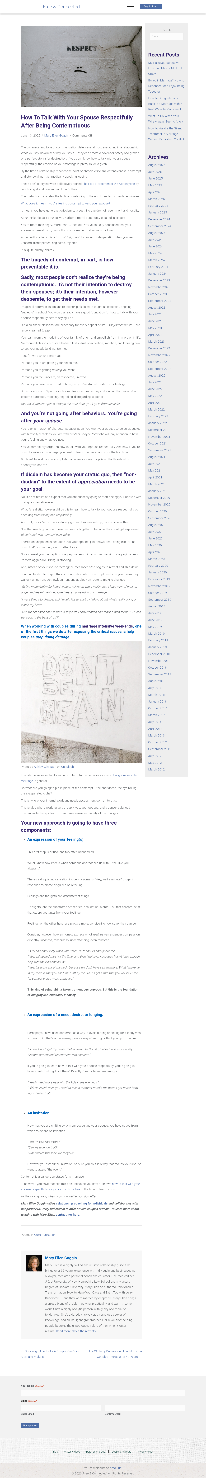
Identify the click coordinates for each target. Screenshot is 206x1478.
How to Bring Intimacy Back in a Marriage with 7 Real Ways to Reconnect (165, 103)
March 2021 (156, 484)
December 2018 (159, 654)
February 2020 (158, 565)
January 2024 (157, 273)
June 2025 (155, 178)
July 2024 (155, 239)
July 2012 (155, 756)
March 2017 (156, 715)
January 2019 (157, 647)
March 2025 (156, 199)
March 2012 (156, 769)
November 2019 (159, 586)
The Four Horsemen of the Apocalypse (108, 184)
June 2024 (155, 246)
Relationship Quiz (95, 1451)
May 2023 (155, 328)
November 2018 (159, 661)
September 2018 (159, 674)
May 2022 (155, 396)
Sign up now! (30, 1425)
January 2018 (157, 701)
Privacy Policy (145, 1451)
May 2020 (155, 545)
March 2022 (156, 409)
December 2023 (159, 280)
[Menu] (130, 6)
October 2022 (157, 362)
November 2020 (159, 504)
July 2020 (155, 532)
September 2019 (159, 599)
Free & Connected (61, 6)
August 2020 (156, 525)
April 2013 (155, 729)
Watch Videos (72, 1451)
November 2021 (159, 437)
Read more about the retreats (76, 1331)
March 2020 (156, 559)
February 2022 (158, 416)
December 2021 (159, 430)
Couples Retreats (121, 1451)
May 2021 (155, 470)
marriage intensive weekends (107, 626)
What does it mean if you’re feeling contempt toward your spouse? (65, 203)
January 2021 (157, 491)
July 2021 (155, 464)
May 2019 (155, 627)
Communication (45, 1235)
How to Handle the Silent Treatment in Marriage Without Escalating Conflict (166, 134)
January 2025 (157, 212)
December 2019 (159, 579)
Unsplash (67, 767)
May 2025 (155, 185)
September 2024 (159, 226)
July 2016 (155, 722)
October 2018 (157, 667)
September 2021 (159, 450)
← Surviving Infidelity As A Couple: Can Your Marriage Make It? (50, 1354)
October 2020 (157, 511)
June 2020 (155, 538)
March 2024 (156, 260)
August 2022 (156, 375)
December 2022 (159, 348)
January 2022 (157, 423)
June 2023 (155, 321)
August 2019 (156, 606)
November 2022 (159, 355)
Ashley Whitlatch (45, 767)
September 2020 (159, 518)
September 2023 (159, 301)
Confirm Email (113, 1413)
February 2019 (158, 640)
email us (115, 1468)
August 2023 (156, 307)
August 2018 (156, 681)
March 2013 (156, 735)
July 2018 (155, 688)
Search (167, 30)
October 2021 (157, 443)
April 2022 (155, 403)
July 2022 (155, 382)
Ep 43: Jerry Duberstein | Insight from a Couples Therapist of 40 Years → (115, 1354)
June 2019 (155, 620)
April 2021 (155, 477)
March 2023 (156, 341)
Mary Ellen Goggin (56, 135)
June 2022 (155, 389)
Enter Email (27, 1413)
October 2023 (157, 294)
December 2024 (159, 219)
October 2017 (157, 708)
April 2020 (155, 552)
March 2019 (156, 633)
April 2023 (155, 335)
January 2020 (157, 572)
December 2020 (159, 498)
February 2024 (158, 267)
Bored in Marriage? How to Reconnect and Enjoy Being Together (166, 86)
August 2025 (156, 165)
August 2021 (156, 457)
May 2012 (155, 763)
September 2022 (159, 369)
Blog (55, 1451)
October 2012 (157, 742)
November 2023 (159, 287)
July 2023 (155, 314)
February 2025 (158, 206)
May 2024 (155, 253)
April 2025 (155, 192)
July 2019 (155, 613)
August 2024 (156, 233)
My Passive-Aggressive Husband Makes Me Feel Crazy (165, 68)
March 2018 (156, 695)
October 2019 (157, 593)
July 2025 (155, 172)
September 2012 (159, 749)
